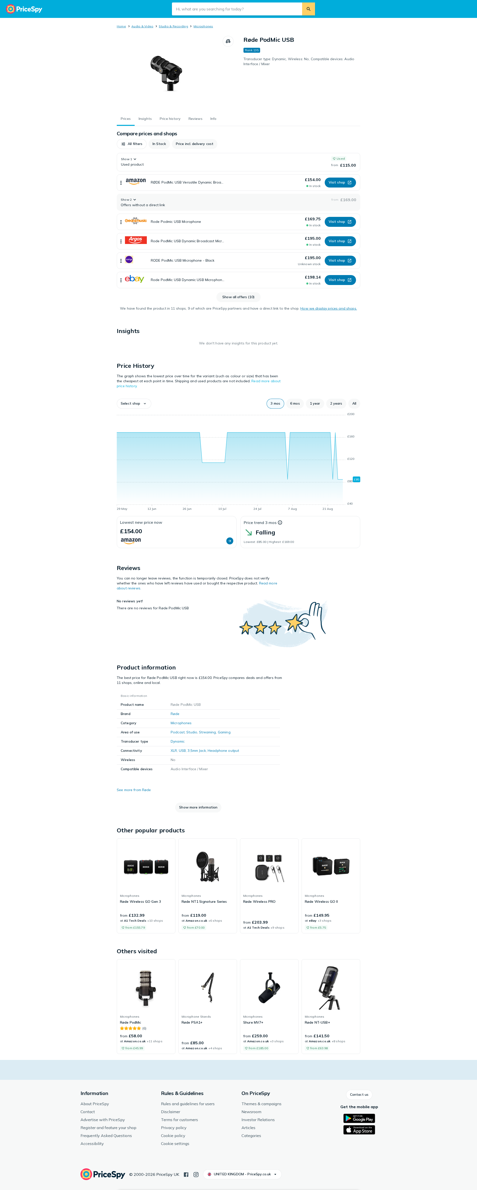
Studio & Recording (173, 26)
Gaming (224, 732)
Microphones (203, 26)
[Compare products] (228, 41)
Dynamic (178, 741)
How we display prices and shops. (328, 308)
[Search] (308, 8)
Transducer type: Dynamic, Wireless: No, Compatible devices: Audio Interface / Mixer (298, 61)
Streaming (207, 732)
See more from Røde (134, 790)
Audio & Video (142, 26)
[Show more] (121, 183)
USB (182, 750)
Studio (191, 732)
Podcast (178, 732)
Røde (175, 714)
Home (121, 26)
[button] (132, 144)
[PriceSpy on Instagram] (196, 1174)
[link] (146, 885)
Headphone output (223, 750)
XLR (174, 750)
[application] (238, 462)
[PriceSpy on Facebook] (186, 1174)
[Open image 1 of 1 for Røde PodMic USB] (170, 73)
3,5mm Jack (197, 750)
